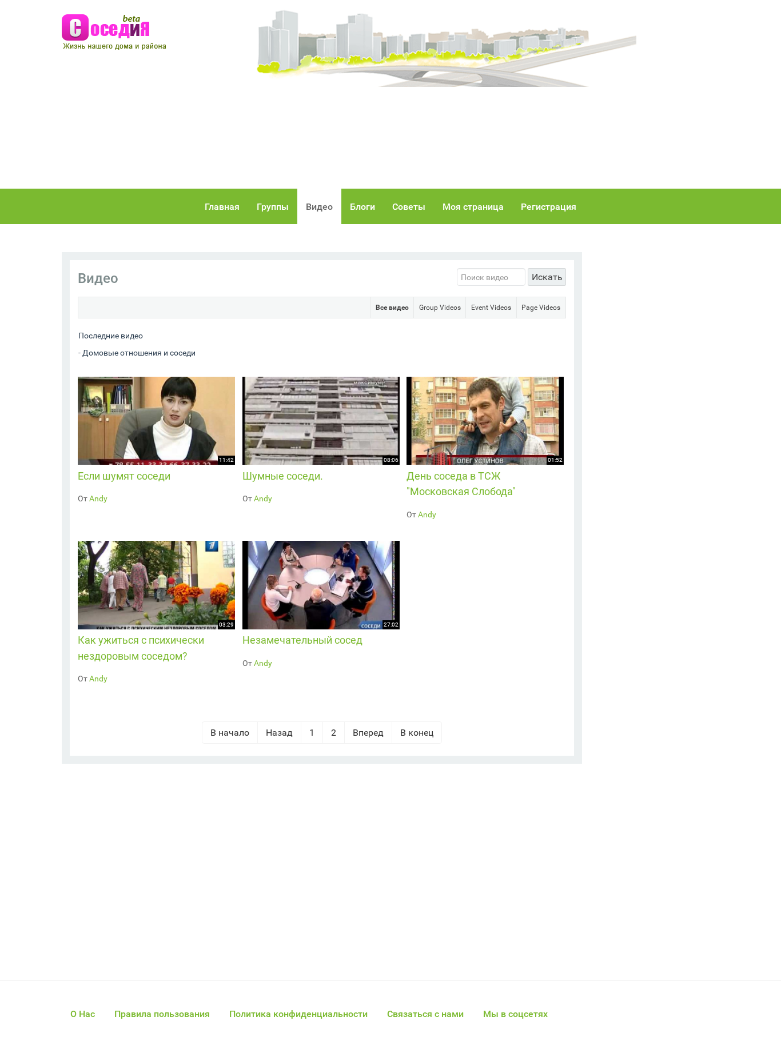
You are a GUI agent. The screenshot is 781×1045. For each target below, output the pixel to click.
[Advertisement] (493, 94)
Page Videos (540, 308)
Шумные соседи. (282, 476)
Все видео (392, 308)
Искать (547, 277)
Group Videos (440, 308)
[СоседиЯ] (118, 32)
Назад (279, 732)
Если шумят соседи (124, 476)
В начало (229, 732)
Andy (98, 498)
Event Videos (491, 308)
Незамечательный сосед (302, 640)
